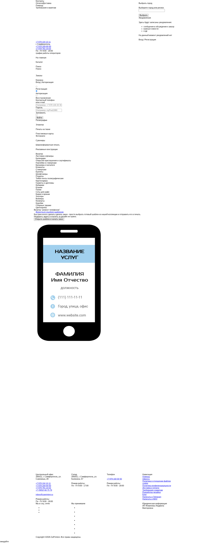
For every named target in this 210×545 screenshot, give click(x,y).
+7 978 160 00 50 (114, 479)
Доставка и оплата (150, 488)
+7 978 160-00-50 (43, 46)
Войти (39, 118)
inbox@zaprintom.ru (44, 494)
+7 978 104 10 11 (43, 42)
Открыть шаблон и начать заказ (49, 219)
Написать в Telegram (151, 497)
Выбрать (144, 15)
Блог (144, 494)
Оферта (146, 479)
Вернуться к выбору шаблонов (49, 212)
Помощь (146, 477)
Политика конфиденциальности (156, 486)
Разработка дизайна (151, 492)
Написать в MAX (149, 499)
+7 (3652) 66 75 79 (44, 490)
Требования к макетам (152, 490)
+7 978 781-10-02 (43, 49)
